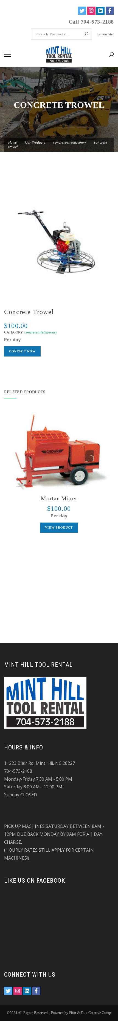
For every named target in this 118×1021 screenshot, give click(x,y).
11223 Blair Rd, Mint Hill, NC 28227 (39, 763)
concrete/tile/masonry (69, 142)
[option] (59, 242)
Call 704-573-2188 (91, 22)
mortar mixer (59, 498)
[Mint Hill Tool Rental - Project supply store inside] (59, 54)
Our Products (35, 142)
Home (12, 142)
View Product (59, 527)
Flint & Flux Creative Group (90, 1013)
